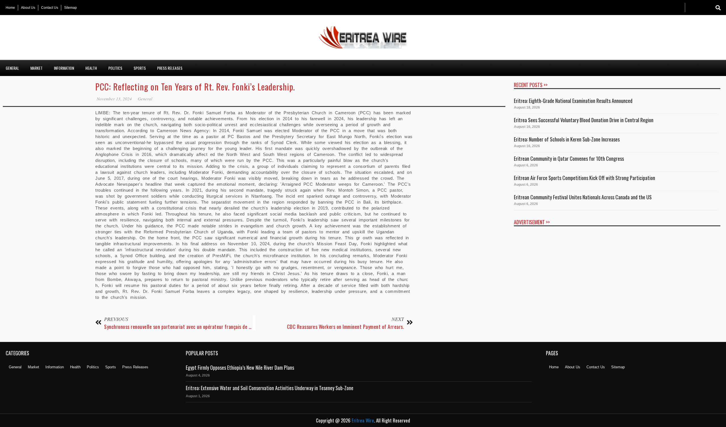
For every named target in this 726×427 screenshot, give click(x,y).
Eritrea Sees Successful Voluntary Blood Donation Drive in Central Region (583, 120)
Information (64, 68)
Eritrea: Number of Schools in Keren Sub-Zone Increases (567, 139)
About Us (28, 8)
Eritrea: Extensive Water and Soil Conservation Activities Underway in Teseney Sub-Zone (269, 388)
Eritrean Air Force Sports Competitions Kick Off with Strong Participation (584, 177)
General (12, 68)
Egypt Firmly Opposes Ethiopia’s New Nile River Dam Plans (240, 367)
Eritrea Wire (363, 420)
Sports (140, 68)
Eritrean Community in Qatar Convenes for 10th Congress (569, 158)
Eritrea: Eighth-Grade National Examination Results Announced (573, 100)
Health (91, 68)
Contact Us (49, 8)
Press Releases (169, 68)
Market (36, 68)
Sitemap (70, 8)
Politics (115, 68)
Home (10, 8)
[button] (718, 7)
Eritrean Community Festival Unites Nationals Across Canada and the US (583, 197)
